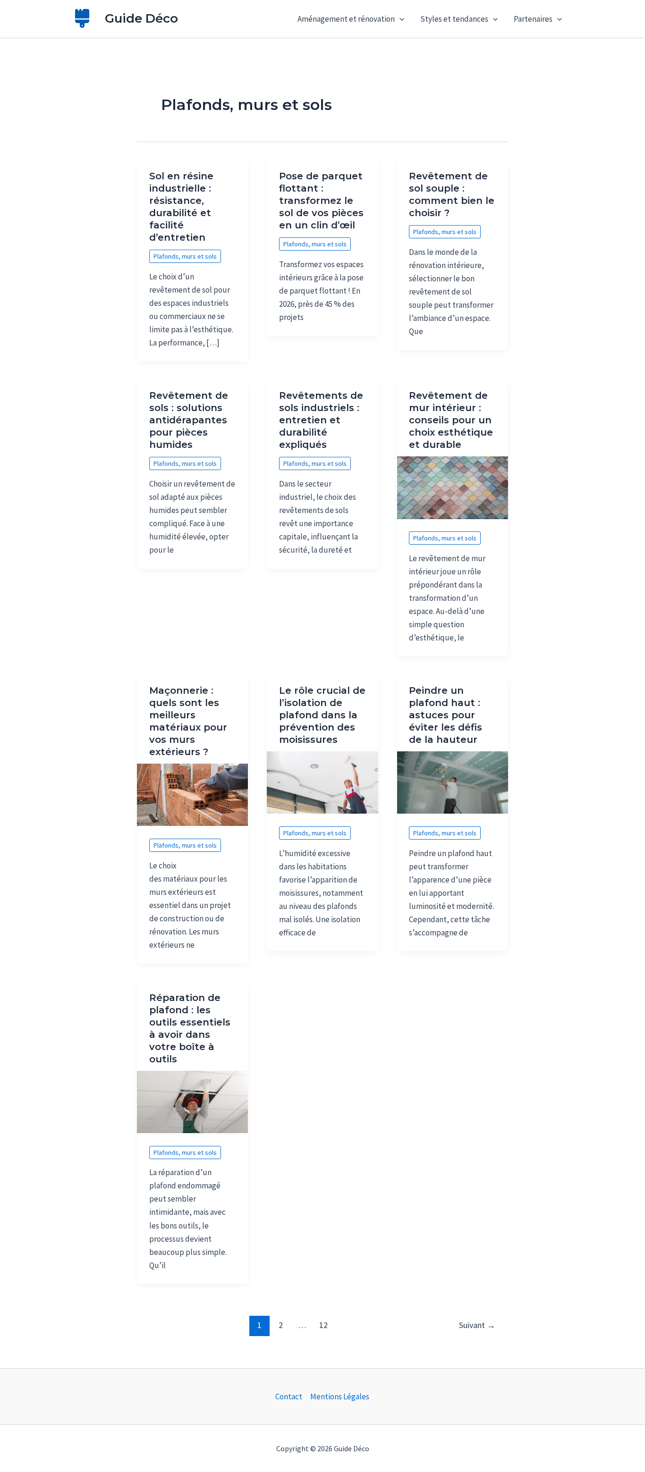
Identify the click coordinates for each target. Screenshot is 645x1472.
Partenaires (533, 19)
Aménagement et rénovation (346, 19)
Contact (288, 1396)
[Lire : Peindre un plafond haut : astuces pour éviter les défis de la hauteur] (452, 781)
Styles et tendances (454, 19)
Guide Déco (141, 18)
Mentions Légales (339, 1396)
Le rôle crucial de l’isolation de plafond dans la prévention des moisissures (322, 715)
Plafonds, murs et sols (185, 256)
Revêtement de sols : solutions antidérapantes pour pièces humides (188, 420)
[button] (399, 19)
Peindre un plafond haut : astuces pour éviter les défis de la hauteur (445, 715)
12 (323, 1325)
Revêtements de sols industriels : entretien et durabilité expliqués (321, 420)
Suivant (477, 1325)
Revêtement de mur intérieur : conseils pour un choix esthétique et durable (451, 420)
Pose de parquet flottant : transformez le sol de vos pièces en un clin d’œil (321, 200)
